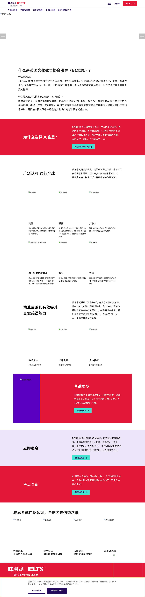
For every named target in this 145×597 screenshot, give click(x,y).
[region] (72, 587)
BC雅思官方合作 (64, 10)
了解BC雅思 (12, 10)
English (117, 3)
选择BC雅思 (25, 10)
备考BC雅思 (38, 10)
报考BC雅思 (50, 10)
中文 (109, 3)
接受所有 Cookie (57, 590)
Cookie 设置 (36, 590)
